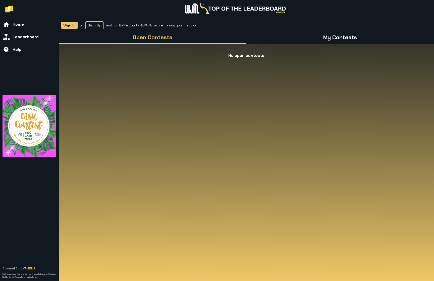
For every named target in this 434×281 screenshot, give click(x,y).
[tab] (152, 38)
